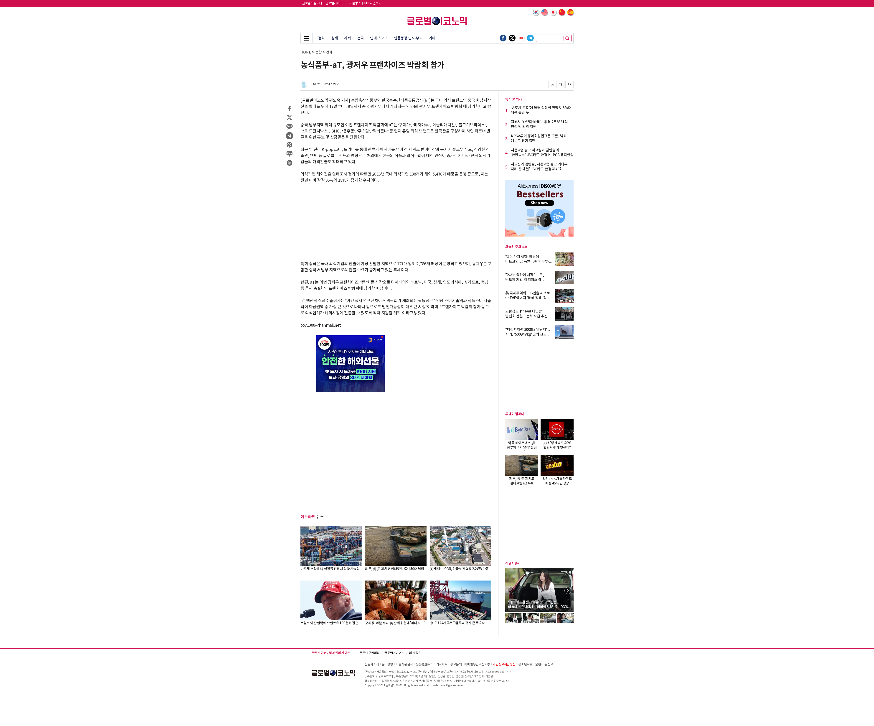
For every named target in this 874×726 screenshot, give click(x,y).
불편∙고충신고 (544, 664)
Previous (511, 590)
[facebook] (503, 38)
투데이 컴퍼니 (514, 414)
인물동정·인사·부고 (408, 38)
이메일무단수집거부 (477, 664)
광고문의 (456, 664)
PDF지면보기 (372, 3)
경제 (334, 38)
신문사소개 (372, 664)
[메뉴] (307, 38)
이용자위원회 (404, 664)
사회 (347, 38)
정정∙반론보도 (425, 664)
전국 (360, 38)
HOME (305, 52)
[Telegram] (530, 38)
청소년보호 (525, 664)
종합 (318, 52)
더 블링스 (355, 3)
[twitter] (512, 38)
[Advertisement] (396, 222)
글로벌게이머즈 (335, 3)
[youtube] (521, 38)
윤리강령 (387, 664)
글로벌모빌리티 (312, 3)
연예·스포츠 (379, 38)
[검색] (567, 38)
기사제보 (441, 664)
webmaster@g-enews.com (448, 685)
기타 (432, 38)
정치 (321, 38)
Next (567, 590)
